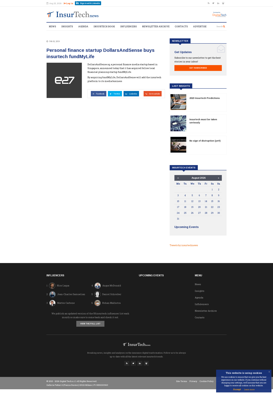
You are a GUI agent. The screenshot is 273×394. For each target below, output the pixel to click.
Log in (69, 3)
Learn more (249, 389)
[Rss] (209, 3)
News (52, 26)
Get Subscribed (198, 68)
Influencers (128, 26)
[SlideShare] (223, 3)
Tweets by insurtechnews (184, 245)
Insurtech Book (104, 26)
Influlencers (202, 304)
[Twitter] (213, 3)
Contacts (181, 26)
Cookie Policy (207, 381)
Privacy (193, 381)
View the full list (90, 324)
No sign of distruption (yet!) (205, 140)
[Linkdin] (218, 3)
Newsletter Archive (156, 26)
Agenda (83, 26)
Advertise (199, 26)
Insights (67, 26)
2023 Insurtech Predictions (204, 98)
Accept (237, 389)
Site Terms (181, 381)
